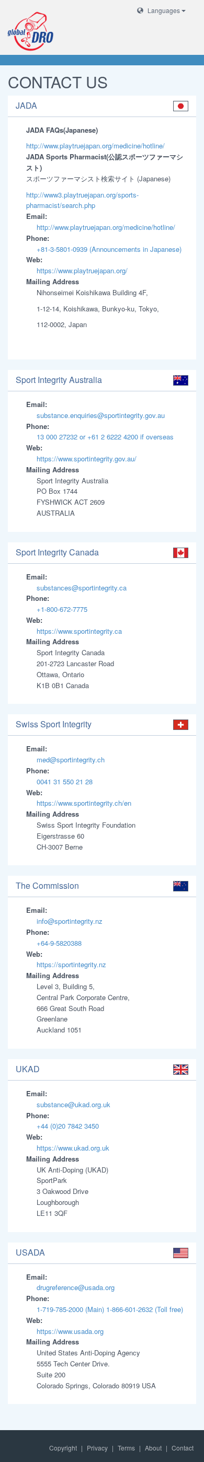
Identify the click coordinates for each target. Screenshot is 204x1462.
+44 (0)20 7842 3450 (68, 1126)
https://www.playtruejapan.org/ (82, 270)
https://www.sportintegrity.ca (79, 631)
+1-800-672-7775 (62, 609)
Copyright (63, 1447)
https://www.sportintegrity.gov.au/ (87, 458)
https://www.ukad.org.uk (73, 1148)
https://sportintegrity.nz (71, 964)
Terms (126, 1447)
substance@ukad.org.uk (73, 1104)
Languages (164, 10)
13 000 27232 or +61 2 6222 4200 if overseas (105, 437)
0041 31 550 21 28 (65, 781)
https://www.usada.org (70, 1331)
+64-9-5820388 (59, 943)
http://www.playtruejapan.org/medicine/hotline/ (95, 145)
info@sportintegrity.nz (70, 921)
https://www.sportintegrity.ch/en (84, 803)
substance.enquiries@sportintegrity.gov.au (101, 415)
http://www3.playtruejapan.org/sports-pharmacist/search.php (82, 200)
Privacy (97, 1447)
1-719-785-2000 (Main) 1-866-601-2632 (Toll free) (110, 1309)
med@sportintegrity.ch (71, 759)
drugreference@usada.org (76, 1287)
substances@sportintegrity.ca (82, 588)
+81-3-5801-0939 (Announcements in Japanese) (109, 249)
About (153, 1447)
